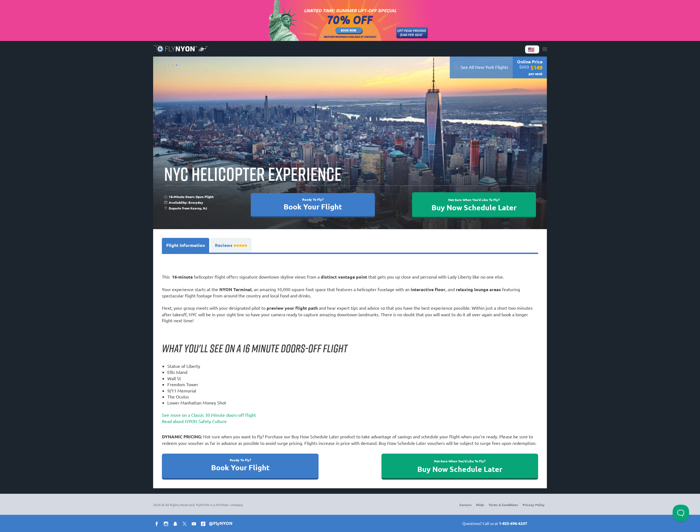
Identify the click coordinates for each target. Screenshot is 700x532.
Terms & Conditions (503, 505)
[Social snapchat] (176, 524)
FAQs (480, 505)
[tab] (231, 245)
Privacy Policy (534, 505)
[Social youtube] (195, 524)
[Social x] (185, 524)
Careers (465, 505)
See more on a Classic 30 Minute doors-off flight (209, 415)
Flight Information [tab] (185, 245)
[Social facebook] (157, 524)
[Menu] (544, 49)
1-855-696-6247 (513, 523)
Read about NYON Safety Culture (194, 421)
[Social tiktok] (204, 524)
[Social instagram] (167, 524)
